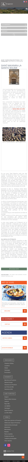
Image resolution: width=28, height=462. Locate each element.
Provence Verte (4, 61)
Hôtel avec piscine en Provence (12, 420)
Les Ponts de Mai (9, 387)
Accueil (2, 60)
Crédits (23, 461)
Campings (7, 370)
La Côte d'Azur (8, 412)
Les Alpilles (7, 406)
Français (24, 1)
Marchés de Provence (10, 380)
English (26, 1)
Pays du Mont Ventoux (10, 399)
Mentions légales (16, 461)
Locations (7, 365)
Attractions (7, 427)
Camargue (7, 408)
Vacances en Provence (10, 384)
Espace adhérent (6, 461)
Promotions (7, 372)
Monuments (7, 429)
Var (21, 60)
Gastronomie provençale (10, 425)
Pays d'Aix (7, 403)
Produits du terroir (9, 436)
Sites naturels (8, 440)
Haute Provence (8, 410)
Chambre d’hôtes (9, 363)
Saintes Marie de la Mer (19, 109)
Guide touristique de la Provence (12, 60)
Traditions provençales (10, 438)
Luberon (6, 401)
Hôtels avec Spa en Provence (12, 422)
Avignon (6, 397)
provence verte (14, 269)
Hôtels (6, 368)
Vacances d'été (8, 389)
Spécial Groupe (8, 382)
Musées (6, 431)
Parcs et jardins (8, 434)
